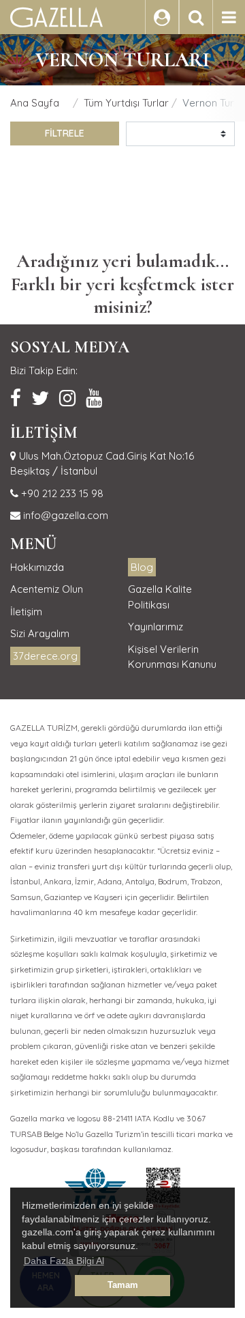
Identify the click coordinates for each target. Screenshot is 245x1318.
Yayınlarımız (155, 626)
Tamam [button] (123, 1285)
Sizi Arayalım (39, 633)
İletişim (26, 611)
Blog (142, 567)
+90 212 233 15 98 (60, 493)
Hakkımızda (37, 567)
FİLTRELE (64, 133)
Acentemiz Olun (46, 589)
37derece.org (45, 655)
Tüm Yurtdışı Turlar (126, 102)
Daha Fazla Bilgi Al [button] (64, 1260)
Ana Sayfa (34, 102)
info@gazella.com (64, 515)
